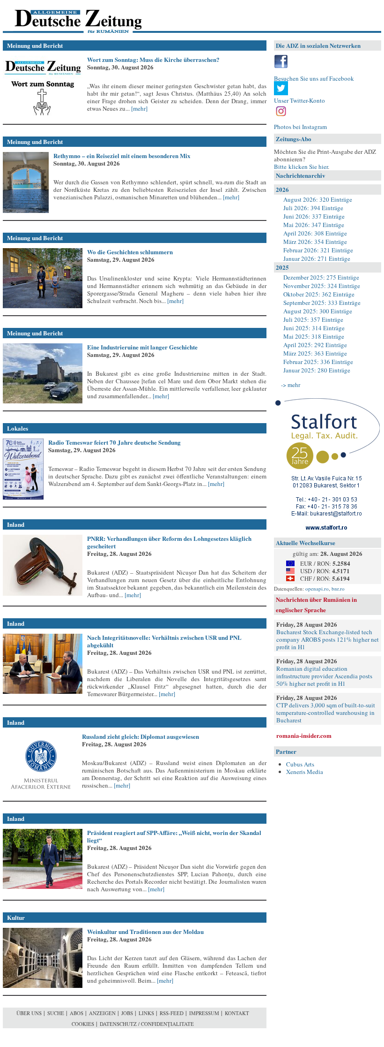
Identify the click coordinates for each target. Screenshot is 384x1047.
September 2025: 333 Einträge (322, 302)
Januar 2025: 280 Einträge (316, 370)
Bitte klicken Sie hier (301, 166)
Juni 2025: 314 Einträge (314, 328)
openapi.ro (317, 588)
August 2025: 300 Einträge (317, 311)
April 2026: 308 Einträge (315, 233)
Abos (76, 1013)
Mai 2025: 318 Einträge (313, 336)
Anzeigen (102, 1013)
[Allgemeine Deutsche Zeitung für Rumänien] (67, 17)
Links (146, 1013)
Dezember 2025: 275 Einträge (321, 277)
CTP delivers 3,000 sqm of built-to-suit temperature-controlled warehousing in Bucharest (325, 712)
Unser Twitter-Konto (299, 100)
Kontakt (237, 1013)
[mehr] (139, 108)
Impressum (204, 1013)
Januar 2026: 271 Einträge (316, 258)
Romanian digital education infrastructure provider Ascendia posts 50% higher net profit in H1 (324, 676)
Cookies (83, 1023)
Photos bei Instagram (300, 126)
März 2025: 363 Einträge (315, 353)
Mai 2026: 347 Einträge (313, 224)
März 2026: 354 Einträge (315, 241)
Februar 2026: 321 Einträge (318, 250)
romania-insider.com (304, 735)
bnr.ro (338, 588)
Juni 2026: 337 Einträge (314, 216)
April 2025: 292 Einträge (315, 345)
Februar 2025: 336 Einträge (318, 361)
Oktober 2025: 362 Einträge (318, 294)
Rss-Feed (172, 1013)
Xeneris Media (304, 771)
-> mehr (290, 384)
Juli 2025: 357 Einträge (313, 319)
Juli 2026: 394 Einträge (313, 208)
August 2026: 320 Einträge (317, 199)
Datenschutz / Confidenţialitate (147, 1023)
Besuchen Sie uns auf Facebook (314, 78)
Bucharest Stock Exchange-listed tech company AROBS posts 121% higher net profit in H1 (327, 639)
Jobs (127, 1013)
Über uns (29, 1013)
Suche (55, 1013)
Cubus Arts (300, 764)
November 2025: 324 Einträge (321, 285)
